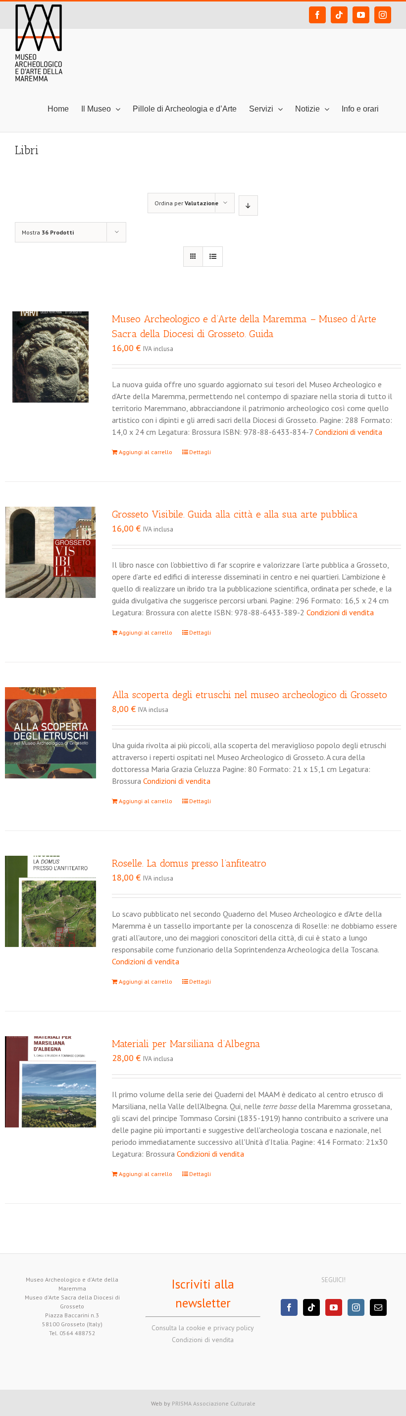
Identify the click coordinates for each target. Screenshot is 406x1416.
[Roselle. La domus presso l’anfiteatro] (50, 901)
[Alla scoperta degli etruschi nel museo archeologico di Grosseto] (50, 732)
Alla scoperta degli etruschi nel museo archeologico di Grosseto (249, 695)
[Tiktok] (311, 1307)
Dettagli (200, 452)
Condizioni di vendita (348, 432)
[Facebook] (289, 1307)
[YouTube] (333, 1307)
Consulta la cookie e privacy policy (203, 1327)
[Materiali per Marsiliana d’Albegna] (50, 1081)
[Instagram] (356, 1307)
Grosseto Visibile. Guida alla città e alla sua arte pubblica (235, 514)
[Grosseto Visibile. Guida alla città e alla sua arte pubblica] (50, 552)
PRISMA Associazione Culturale (213, 1403)
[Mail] (378, 1307)
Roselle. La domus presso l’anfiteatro (189, 863)
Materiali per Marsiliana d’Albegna (186, 1044)
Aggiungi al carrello (145, 452)
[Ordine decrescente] (248, 205)
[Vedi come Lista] (212, 256)
